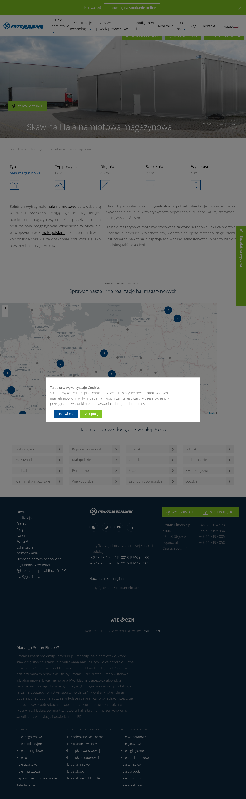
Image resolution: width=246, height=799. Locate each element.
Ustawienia (65, 414)
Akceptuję (91, 414)
